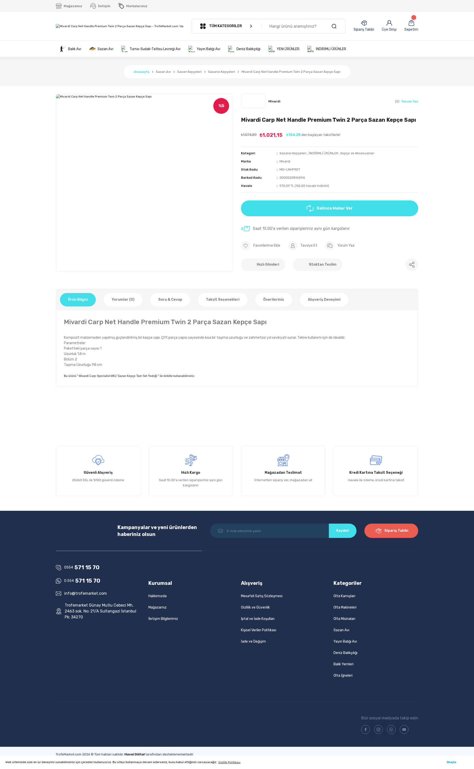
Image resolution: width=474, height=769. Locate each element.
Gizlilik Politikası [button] (229, 762)
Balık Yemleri (344, 664)
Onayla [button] (451, 762)
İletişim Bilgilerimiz (163, 619)
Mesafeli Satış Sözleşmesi (261, 596)
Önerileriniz (273, 299)
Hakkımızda (157, 596)
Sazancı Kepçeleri (292, 153)
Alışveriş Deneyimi (324, 299)
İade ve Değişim (253, 641)
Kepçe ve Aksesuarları (357, 153)
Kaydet (342, 531)
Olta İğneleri (343, 675)
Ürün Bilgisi (78, 299)
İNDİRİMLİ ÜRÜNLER (323, 153)
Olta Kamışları (344, 596)
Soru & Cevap (170, 299)
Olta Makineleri (345, 607)
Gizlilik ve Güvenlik (255, 607)
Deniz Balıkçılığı (345, 653)
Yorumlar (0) (123, 299)
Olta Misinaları (344, 619)
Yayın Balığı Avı (345, 641)
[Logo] (119, 26)
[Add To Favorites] (260, 245)
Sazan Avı (341, 630)
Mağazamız (157, 607)
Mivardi (284, 161)
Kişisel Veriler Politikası (258, 630)
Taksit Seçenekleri (222, 299)
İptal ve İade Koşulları (258, 619)
